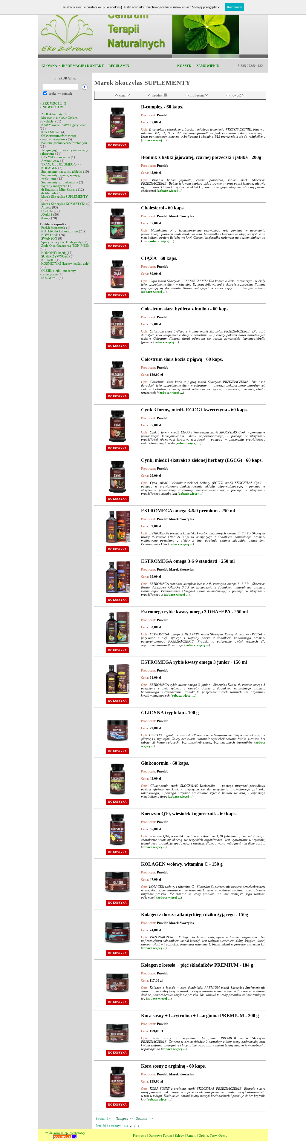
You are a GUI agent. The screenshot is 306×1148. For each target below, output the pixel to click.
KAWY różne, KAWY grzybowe (63, 125)
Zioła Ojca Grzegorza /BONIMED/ (65, 245)
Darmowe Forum (160, 1135)
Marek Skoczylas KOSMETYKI (63, 204)
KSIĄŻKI (48, 260)
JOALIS (46, 214)
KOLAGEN (49, 168)
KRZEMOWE (50, 132)
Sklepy (179, 1135)
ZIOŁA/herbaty (52, 114)
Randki (191, 1135)
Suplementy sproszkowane (59, 182)
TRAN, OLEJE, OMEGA (58, 164)
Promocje (139, 1135)
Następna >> (124, 1118)
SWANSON (49, 238)
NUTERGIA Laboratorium (59, 231)
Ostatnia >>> (144, 1118)
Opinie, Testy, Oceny (213, 1135)
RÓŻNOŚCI (49, 278)
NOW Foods (49, 235)
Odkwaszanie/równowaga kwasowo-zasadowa (58, 137)
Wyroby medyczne (54, 186)
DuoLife (47, 211)
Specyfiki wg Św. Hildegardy (61, 242)
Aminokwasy (50, 161)
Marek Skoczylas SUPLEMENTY (64, 196)
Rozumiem (234, 7)
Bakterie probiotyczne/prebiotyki (64, 143)
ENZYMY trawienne (55, 157)
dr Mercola (48, 193)
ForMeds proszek (53, 227)
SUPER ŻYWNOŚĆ (54, 256)
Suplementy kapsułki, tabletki (61, 171)
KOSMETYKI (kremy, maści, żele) (65, 263)
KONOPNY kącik (53, 253)
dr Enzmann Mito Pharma (59, 189)
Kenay (45, 218)
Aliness (46, 207)
